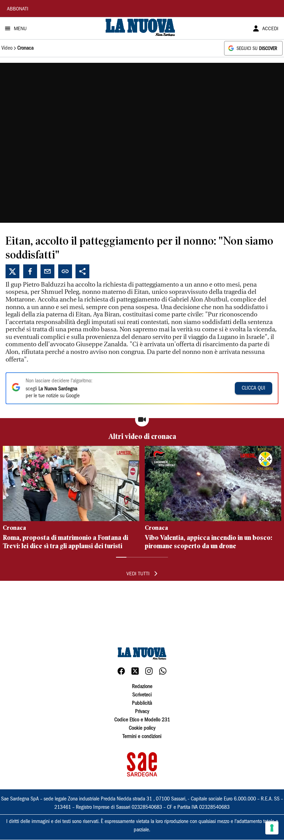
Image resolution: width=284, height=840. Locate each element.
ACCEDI (270, 29)
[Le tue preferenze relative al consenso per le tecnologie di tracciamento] (271, 827)
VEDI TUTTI (138, 574)
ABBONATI (17, 9)
